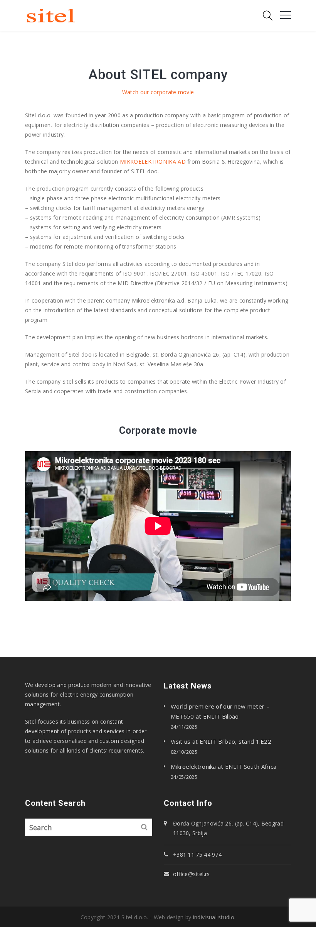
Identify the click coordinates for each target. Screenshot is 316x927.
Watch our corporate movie (158, 92)
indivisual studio (213, 917)
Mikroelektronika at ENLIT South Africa (223, 766)
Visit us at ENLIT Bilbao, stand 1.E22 (221, 741)
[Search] (144, 827)
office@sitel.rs (191, 874)
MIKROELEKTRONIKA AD (153, 161)
